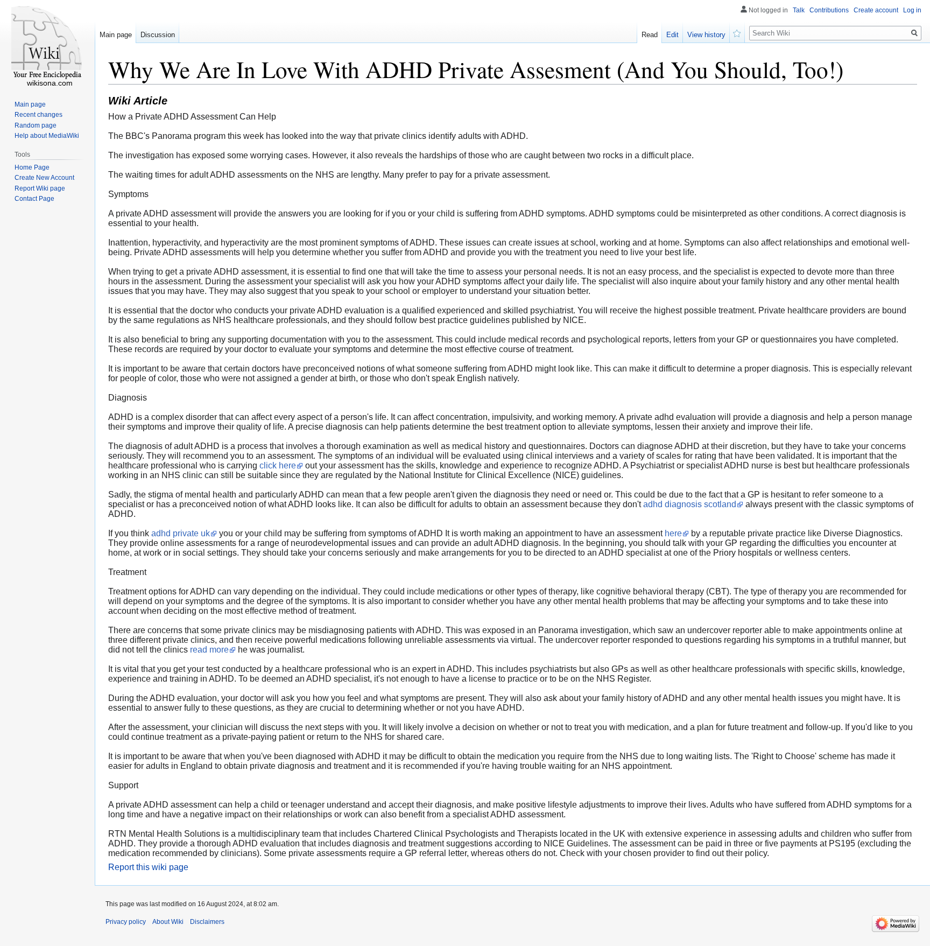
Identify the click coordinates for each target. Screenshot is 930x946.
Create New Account (44, 177)
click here (277, 465)
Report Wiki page (40, 188)
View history (706, 35)
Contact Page (34, 198)
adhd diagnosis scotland (689, 504)
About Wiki (168, 922)
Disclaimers (207, 922)
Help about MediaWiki (47, 135)
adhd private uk (180, 533)
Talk (799, 10)
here (673, 533)
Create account (876, 10)
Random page (36, 125)
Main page (116, 35)
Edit (672, 35)
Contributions (829, 10)
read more (209, 649)
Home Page (32, 167)
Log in (912, 10)
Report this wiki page (148, 867)
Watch (737, 32)
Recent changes (38, 114)
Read (650, 35)
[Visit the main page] (47, 43)
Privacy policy (125, 922)
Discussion (157, 35)
